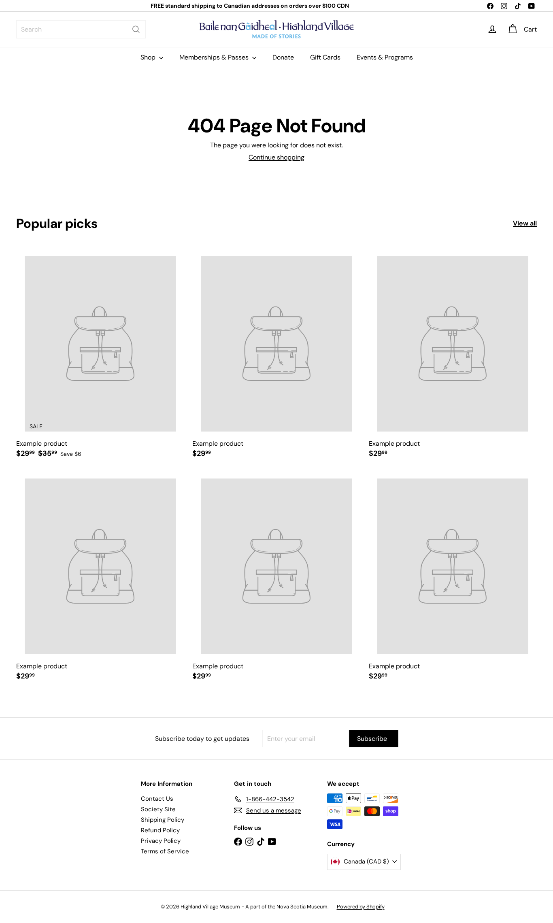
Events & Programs (385, 57)
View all (525, 223)
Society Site (158, 809)
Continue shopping (276, 157)
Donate (283, 57)
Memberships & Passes (214, 57)
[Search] (136, 29)
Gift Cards (325, 57)
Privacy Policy (161, 841)
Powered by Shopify (361, 906)
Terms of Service (165, 851)
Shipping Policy (162, 820)
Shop (148, 57)
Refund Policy (160, 830)
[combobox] (81, 29)
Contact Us (157, 799)
